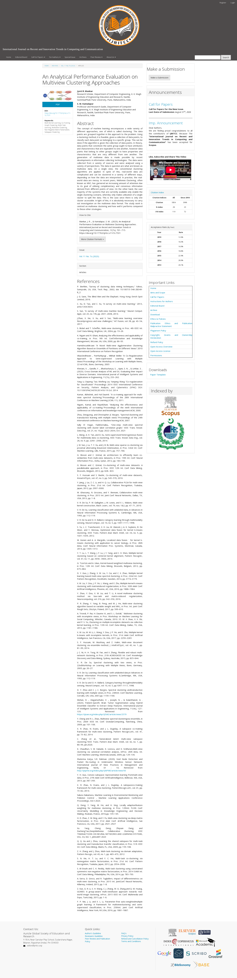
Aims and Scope (157, 292)
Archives (82, 57)
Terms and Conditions (131, 941)
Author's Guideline (93, 933)
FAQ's (123, 933)
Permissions (156, 355)
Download (155, 314)
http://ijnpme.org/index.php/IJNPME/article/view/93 (101, 770)
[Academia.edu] (178, 953)
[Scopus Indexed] (170, 406)
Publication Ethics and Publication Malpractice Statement (171, 325)
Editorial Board (21, 57)
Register (223, 2)
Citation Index (157, 192)
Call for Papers (161, 104)
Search (226, 57)
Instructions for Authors (161, 301)
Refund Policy (156, 342)
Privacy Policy (127, 936)
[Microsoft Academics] (206, 942)
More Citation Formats (92, 239)
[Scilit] (204, 932)
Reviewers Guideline (94, 936)
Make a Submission (159, 77)
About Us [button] (110, 57)
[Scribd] (196, 953)
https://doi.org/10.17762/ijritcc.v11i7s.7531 (57, 114)
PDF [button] (58, 104)
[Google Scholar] (164, 953)
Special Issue (70, 57)
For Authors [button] (54, 57)
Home (8, 57)
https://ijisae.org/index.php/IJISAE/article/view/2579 (101, 714)
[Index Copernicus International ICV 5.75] (178, 942)
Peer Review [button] (96, 57)
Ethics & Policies (158, 318)
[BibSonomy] (181, 964)
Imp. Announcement (166, 122)
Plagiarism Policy (158, 330)
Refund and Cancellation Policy (135, 938)
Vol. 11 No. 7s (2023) (68, 66)
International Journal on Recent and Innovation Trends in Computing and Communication (53, 49)
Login (233, 2)
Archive (153, 310)
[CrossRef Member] (215, 953)
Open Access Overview (161, 346)
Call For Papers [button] (37, 57)
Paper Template (158, 374)
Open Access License (160, 351)
